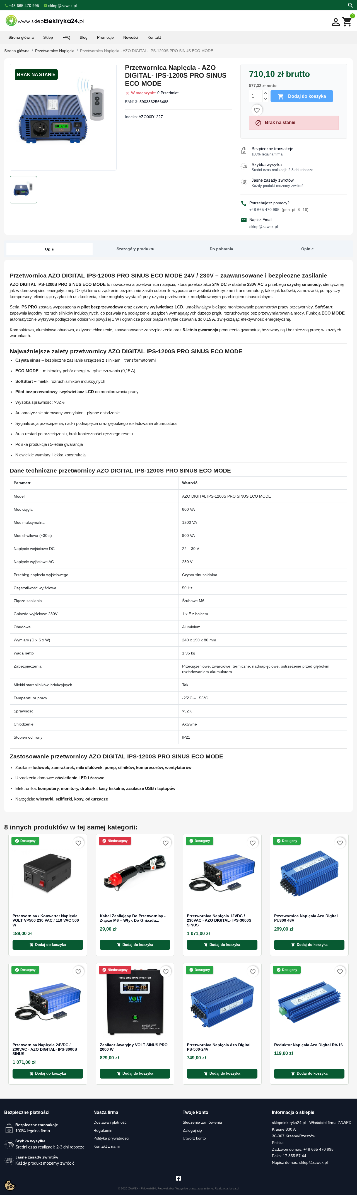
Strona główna (21, 37)
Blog (84, 37)
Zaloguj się (192, 1130)
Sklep (48, 37)
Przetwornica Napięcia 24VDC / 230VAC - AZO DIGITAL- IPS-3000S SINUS (45, 1049)
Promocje (105, 37)
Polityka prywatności (111, 1138)
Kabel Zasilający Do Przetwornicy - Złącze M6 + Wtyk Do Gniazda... (133, 918)
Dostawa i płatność (110, 1122)
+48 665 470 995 (278, 209)
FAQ (66, 37)
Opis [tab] (49, 249)
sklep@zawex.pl (263, 226)
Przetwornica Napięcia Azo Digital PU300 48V (306, 918)
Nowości (130, 37)
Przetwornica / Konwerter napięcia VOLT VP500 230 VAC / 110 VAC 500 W (46, 920)
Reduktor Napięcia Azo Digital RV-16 (308, 1045)
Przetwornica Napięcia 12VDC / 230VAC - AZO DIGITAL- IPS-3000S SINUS (219, 920)
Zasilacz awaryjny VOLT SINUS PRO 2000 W (134, 1047)
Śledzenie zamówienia (202, 1122)
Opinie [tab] (307, 249)
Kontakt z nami (106, 1146)
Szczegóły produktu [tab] (136, 249)
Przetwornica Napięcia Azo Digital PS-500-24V (218, 1047)
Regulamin (102, 1130)
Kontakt (154, 37)
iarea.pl (234, 1188)
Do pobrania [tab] (221, 249)
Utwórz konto (194, 1138)
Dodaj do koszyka (302, 96)
